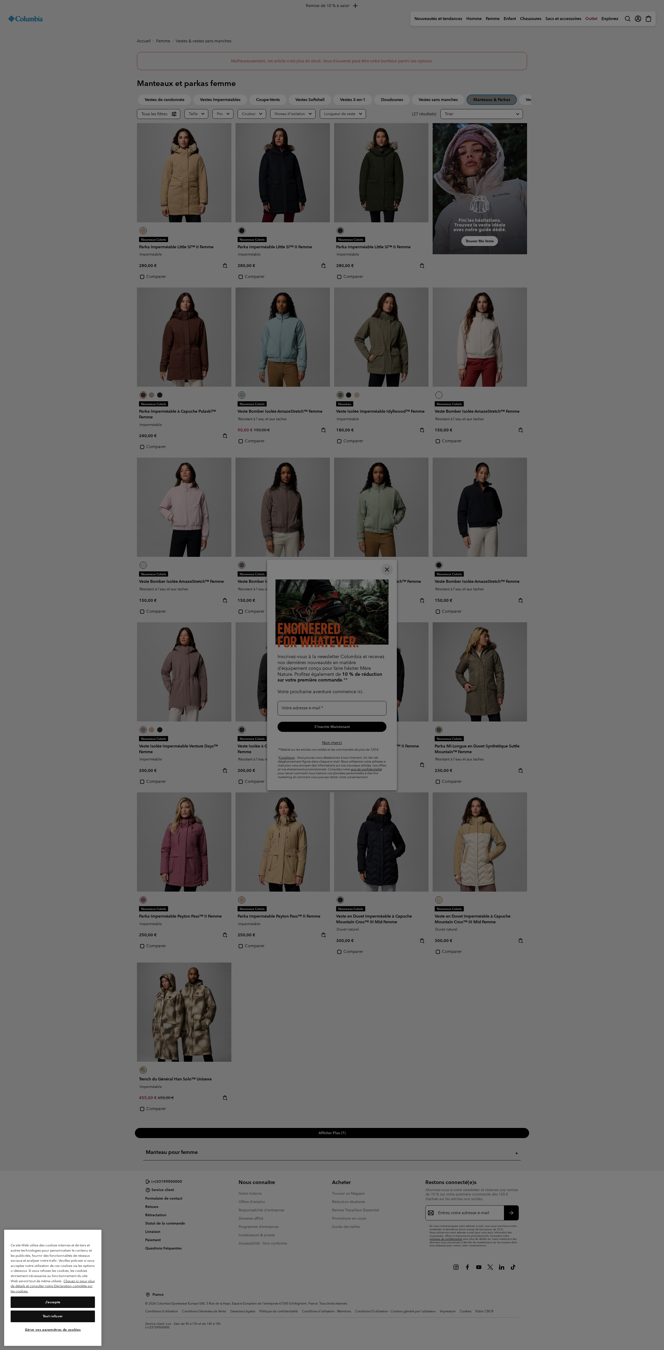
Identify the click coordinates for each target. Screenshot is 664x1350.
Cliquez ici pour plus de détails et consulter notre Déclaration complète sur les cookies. (53, 1286)
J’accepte (52, 1302)
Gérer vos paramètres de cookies (53, 1330)
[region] (52, 1288)
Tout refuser (53, 1316)
